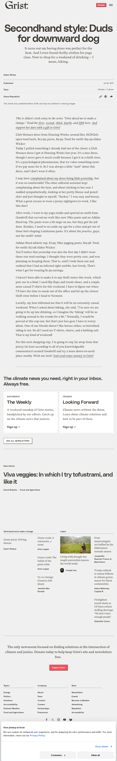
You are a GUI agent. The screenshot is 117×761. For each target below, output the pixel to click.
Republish (76, 708)
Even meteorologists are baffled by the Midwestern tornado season (103, 544)
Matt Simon (99, 562)
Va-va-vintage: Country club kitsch (46, 580)
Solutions (8, 700)
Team (40, 696)
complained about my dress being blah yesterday (62, 178)
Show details (101, 746)
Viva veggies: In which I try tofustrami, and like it (58, 478)
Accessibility (78, 712)
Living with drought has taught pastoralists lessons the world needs (74, 560)
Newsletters (77, 692)
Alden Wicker (10, 75)
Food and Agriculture (30, 490)
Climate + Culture (105, 89)
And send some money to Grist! (73, 355)
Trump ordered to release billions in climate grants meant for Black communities (103, 577)
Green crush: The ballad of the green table (47, 561)
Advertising (77, 704)
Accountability (11, 704)
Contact (41, 700)
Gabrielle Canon (102, 621)
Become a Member (80, 700)
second (50, 123)
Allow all (95, 755)
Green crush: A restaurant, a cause (46, 541)
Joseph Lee (71, 570)
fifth (81, 123)
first (41, 123)
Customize (56, 755)
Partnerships (43, 708)
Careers (41, 704)
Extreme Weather (12, 708)
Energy (7, 692)
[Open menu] (110, 5)
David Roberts (10, 490)
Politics (7, 696)
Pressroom (43, 712)
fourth (67, 123)
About (40, 692)
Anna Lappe (43, 549)
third (59, 123)
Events (75, 696)
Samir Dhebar (10, 549)
